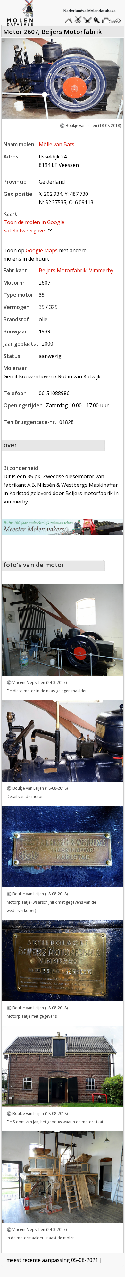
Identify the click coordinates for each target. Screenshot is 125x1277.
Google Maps (42, 250)
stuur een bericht (118, 21)
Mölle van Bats (56, 144)
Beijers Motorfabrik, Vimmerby (76, 270)
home (69, 19)
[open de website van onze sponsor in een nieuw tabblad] (62, 527)
